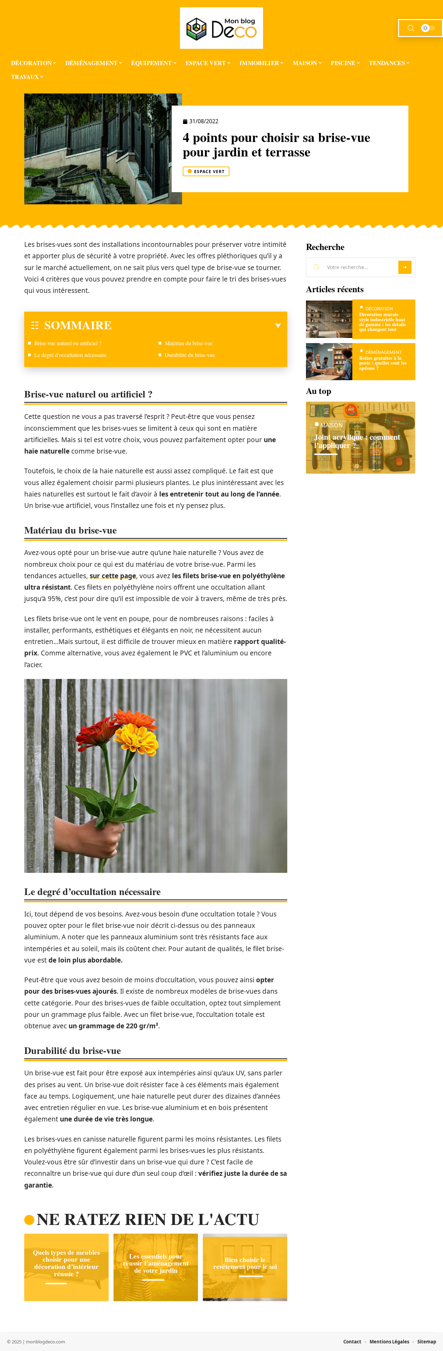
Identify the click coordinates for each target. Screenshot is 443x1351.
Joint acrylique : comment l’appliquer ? (357, 441)
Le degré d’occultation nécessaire (70, 354)
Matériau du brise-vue (189, 343)
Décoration (379, 308)
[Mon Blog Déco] (221, 28)
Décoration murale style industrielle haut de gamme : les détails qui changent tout (382, 322)
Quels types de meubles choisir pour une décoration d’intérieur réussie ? (66, 1263)
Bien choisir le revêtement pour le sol (245, 1263)
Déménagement (383, 352)
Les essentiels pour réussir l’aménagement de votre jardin (156, 1263)
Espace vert (209, 172)
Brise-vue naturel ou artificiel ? (67, 343)
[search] (411, 28)
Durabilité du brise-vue (190, 354)
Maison (331, 425)
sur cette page (113, 575)
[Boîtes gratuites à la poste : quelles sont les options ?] (329, 361)
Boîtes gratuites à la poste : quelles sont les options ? (383, 363)
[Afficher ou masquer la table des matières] (196, 326)
